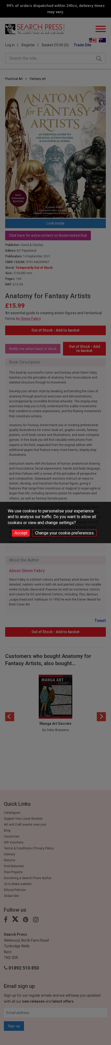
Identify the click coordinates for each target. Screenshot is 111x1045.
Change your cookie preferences (64, 533)
